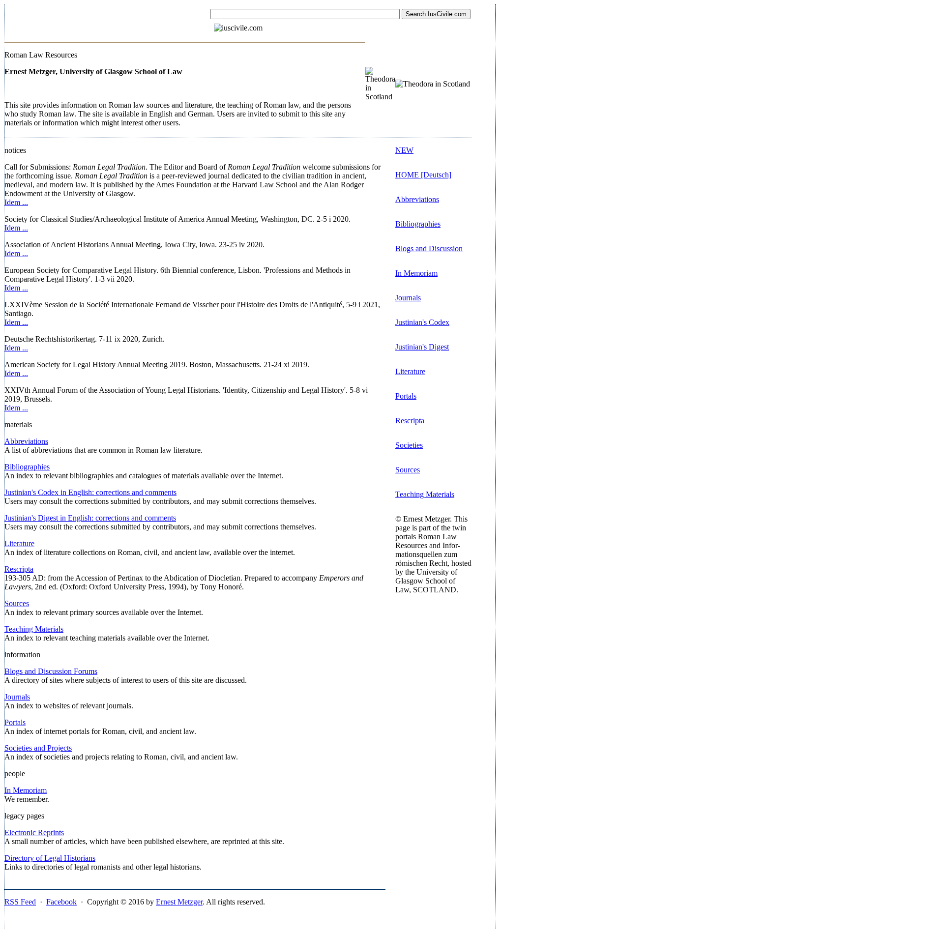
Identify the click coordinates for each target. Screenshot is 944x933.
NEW (404, 150)
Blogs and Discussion (429, 248)
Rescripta (18, 569)
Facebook (61, 902)
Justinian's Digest (422, 347)
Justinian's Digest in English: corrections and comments (90, 518)
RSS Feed (20, 902)
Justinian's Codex (422, 322)
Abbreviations (26, 441)
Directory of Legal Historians (49, 858)
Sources (16, 603)
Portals (15, 722)
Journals (17, 697)
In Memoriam (25, 790)
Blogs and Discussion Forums (50, 671)
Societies (409, 445)
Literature (19, 543)
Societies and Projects (38, 748)
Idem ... (16, 202)
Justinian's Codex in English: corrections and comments (90, 492)
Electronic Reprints (34, 832)
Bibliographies (27, 467)
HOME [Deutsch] (423, 175)
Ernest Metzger (179, 902)
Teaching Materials (33, 629)
